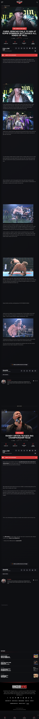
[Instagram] (32, 48)
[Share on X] (24, 371)
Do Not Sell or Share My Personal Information (19, 709)
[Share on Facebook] (21, 371)
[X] (19, 48)
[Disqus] (19, 622)
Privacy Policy (22, 703)
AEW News (2, 667)
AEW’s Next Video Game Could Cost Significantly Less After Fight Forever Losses (6, 663)
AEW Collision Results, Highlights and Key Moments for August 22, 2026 (6, 657)
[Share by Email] (35, 371)
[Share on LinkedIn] (27, 371)
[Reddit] (35, 51)
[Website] (33, 380)
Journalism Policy (14, 703)
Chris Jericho (5, 374)
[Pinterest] (27, 48)
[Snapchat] (35, 48)
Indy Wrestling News (19, 28)
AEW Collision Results (5, 654)
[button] (37, 2)
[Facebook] (16, 48)
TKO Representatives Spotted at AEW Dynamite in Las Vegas (6, 670)
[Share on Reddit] (32, 371)
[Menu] (2, 2)
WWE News (19, 432)
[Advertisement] (10, 171)
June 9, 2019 (18, 540)
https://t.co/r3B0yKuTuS (14, 538)
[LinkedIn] (24, 48)
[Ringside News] (19, 2)
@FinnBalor (7, 536)
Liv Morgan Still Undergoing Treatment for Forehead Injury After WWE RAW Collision (4, 676)
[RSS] (31, 697)
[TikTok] (28, 697)
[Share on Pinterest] (30, 371)
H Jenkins (13, 38)
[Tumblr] (21, 697)
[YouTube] (30, 48)
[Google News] (21, 48)
